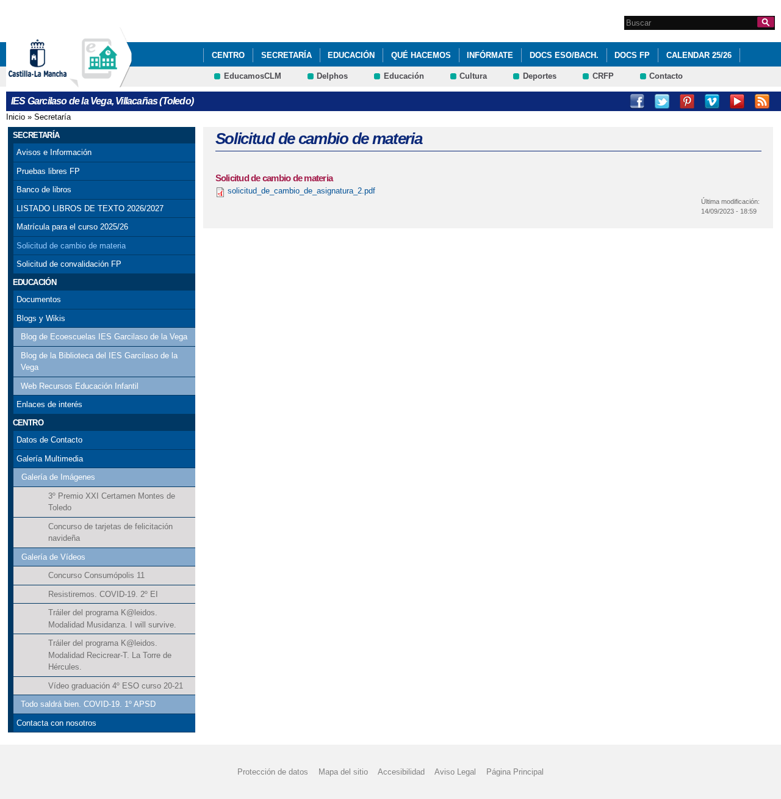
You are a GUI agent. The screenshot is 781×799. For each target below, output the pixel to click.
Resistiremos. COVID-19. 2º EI (103, 594)
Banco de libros (43, 189)
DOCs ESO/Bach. (564, 55)
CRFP (603, 76)
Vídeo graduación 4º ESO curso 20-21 (115, 685)
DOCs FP (632, 55)
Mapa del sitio (343, 771)
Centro (228, 55)
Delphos (332, 76)
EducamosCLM (252, 76)
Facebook (637, 101)
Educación (351, 55)
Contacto (666, 76)
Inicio (15, 116)
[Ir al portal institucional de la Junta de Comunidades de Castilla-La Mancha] (52, 81)
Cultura (473, 76)
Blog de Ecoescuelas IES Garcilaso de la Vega (104, 336)
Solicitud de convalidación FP (68, 264)
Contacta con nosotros (56, 723)
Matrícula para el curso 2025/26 (72, 226)
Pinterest (687, 101)
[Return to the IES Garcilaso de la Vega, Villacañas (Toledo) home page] (101, 81)
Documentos (38, 299)
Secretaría (286, 55)
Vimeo (712, 101)
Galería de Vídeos (53, 557)
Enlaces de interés (49, 404)
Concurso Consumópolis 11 (96, 575)
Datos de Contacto (49, 439)
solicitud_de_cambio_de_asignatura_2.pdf (301, 190)
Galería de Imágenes (58, 477)
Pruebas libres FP (48, 171)
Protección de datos (272, 771)
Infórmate (490, 55)
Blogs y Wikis (40, 318)
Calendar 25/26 (699, 55)
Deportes (539, 76)
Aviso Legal (455, 771)
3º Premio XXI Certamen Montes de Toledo (111, 502)
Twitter (662, 101)
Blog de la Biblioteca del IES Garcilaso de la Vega (99, 361)
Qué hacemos (421, 55)
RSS (762, 101)
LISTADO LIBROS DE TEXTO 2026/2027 (90, 208)
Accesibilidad (401, 771)
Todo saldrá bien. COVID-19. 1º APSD (88, 704)
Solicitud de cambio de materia (71, 245)
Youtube (737, 101)
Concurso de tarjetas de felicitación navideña (110, 532)
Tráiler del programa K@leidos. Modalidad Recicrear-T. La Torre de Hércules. (109, 654)
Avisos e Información (54, 152)
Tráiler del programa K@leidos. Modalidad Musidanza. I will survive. (112, 618)
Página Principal (515, 771)
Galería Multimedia (49, 458)
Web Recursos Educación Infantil (80, 386)
